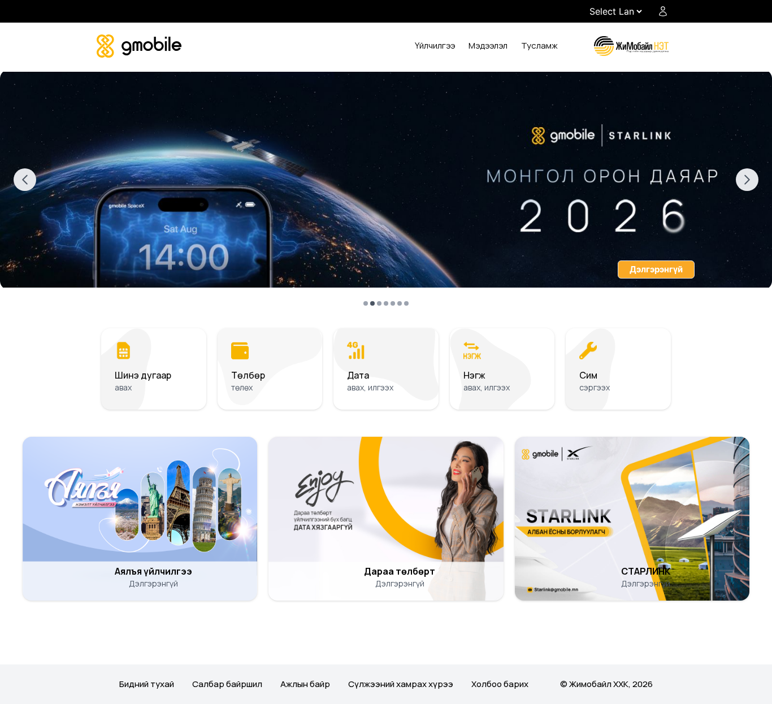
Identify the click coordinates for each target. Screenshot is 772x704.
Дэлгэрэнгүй (656, 269)
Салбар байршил (227, 684)
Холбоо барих (499, 684)
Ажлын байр (305, 684)
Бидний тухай (146, 684)
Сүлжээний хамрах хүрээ (400, 684)
